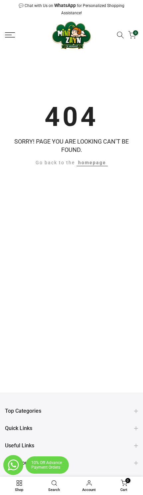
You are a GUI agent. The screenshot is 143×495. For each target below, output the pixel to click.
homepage (92, 162)
